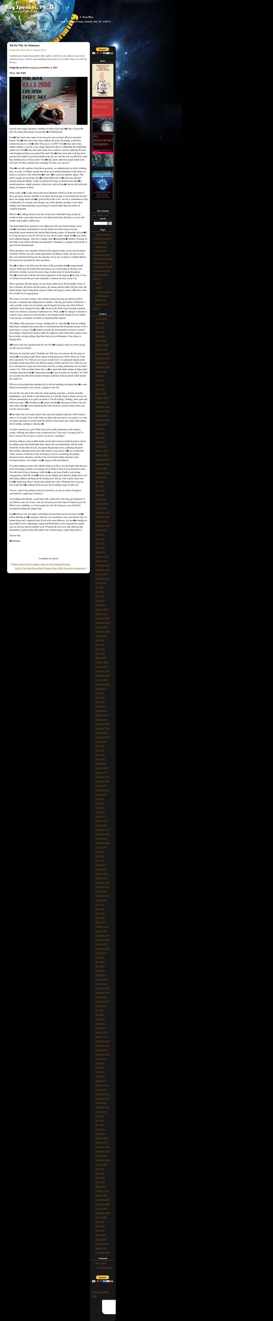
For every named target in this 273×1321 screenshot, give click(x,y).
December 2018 (102, 723)
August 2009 (101, 1217)
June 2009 (100, 1226)
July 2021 (99, 587)
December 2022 (102, 512)
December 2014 (102, 935)
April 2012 (100, 1076)
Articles (98, 287)
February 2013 (101, 1032)
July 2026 (99, 322)
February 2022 (101, 556)
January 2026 (101, 349)
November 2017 (102, 781)
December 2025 (102, 353)
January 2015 (101, 930)
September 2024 (102, 419)
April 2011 (100, 1129)
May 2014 (100, 966)
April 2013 (100, 1023)
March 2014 (100, 974)
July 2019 (99, 692)
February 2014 (101, 979)
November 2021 (102, 569)
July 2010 (99, 1168)
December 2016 (102, 829)
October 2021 (101, 573)
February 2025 (101, 397)
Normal (100, 215)
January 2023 (101, 507)
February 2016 (101, 873)
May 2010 (100, 1177)
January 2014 (101, 983)
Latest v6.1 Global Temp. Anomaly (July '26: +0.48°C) (85, 21)
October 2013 (101, 996)
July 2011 (99, 1115)
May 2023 (100, 490)
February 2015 (101, 926)
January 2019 (101, 719)
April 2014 (100, 970)
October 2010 (101, 1155)
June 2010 (100, 1173)
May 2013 (100, 1018)
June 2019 (100, 697)
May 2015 (100, 913)
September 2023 (102, 472)
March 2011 (100, 1133)
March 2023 (100, 499)
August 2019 (101, 688)
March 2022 (100, 551)
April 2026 (100, 336)
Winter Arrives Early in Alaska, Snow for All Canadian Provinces (41, 564)
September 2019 (102, 684)
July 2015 (99, 904)
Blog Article (100, 1262)
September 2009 (102, 1212)
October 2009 (101, 1208)
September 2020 (102, 631)
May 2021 (100, 595)
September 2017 (102, 789)
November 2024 (102, 410)
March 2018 (100, 763)
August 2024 (101, 424)
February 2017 (101, 820)
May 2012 (100, 1071)
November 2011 (102, 1098)
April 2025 (100, 388)
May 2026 (100, 331)
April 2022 (100, 547)
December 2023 (102, 459)
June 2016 (100, 855)
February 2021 (101, 609)
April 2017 (100, 811)
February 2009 (101, 1243)
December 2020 (102, 618)
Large (106, 215)
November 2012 (102, 1045)
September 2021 (102, 578)
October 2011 (101, 1102)
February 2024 (101, 450)
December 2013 (102, 988)
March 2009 (100, 1239)
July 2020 (99, 640)
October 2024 (101, 415)
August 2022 (101, 529)
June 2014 (100, 961)
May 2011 (100, 1124)
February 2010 (101, 1190)
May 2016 (100, 860)
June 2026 (100, 327)
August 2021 (101, 582)
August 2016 (101, 847)
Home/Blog (87, 16)
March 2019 (100, 710)
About (98, 282)
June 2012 (100, 1067)
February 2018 (101, 767)
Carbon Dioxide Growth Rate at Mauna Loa (103, 295)
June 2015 (100, 908)
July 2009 (99, 1221)
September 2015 (102, 895)
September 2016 (102, 842)
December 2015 (102, 882)
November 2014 (102, 939)
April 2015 (100, 917)
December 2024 (102, 406)
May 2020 (100, 648)
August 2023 (101, 477)
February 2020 (101, 662)
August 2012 (101, 1058)
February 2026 (101, 344)
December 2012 (102, 1040)
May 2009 (100, 1230)
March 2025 (100, 393)
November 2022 (102, 516)
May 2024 (100, 437)
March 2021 (100, 604)
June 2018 (100, 750)
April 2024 (100, 441)
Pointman (34, 67)
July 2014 (99, 957)
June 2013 (100, 1014)
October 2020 (101, 626)
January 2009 (101, 1248)
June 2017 (100, 803)
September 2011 (102, 1107)
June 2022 (100, 538)
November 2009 (102, 1203)
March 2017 (100, 816)
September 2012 (102, 1054)
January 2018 (101, 772)
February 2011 (101, 1137)
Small (94, 215)
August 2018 (101, 741)
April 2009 (100, 1234)
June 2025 (100, 380)
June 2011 (100, 1120)
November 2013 (102, 992)
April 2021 (100, 600)
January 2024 (101, 455)
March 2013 (100, 1027)
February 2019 (101, 714)
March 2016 (100, 869)
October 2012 (101, 1049)
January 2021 (101, 613)
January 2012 (101, 1089)
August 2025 (101, 371)
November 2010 (102, 1151)
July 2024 (99, 428)
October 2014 (101, 944)
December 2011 (102, 1093)
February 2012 (101, 1085)
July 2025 (99, 375)
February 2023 (101, 503)
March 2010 (100, 1186)
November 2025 (102, 358)
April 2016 (100, 864)
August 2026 (101, 318)
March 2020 (100, 657)
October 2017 (101, 785)
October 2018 (101, 732)
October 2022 (101, 521)
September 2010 (102, 1159)
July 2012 (99, 1062)
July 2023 (99, 481)
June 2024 (100, 432)
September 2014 (102, 948)
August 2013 (101, 1005)
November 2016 (102, 833)
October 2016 (101, 838)
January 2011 (101, 1142)
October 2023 (101, 468)
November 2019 (102, 675)
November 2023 (102, 463)
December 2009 (102, 1199)
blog (14, 62)
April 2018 (100, 758)
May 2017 (100, 807)
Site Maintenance (104, 1267)
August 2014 (101, 952)
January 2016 (101, 877)
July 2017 (99, 798)
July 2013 (99, 1010)
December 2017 (102, 776)
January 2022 (101, 560)
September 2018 (102, 736)
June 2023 (100, 485)
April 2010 (100, 1181)
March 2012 (100, 1080)
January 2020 (101, 666)
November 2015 (102, 886)
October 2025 (101, 362)
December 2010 (102, 1146)
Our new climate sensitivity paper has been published (103, 238)
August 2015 (101, 899)
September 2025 (102, 366)
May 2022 (100, 543)
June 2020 (100, 644)
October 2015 (101, 891)
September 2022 (102, 525)
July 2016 (99, 851)
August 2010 (101, 1164)
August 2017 (101, 794)
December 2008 (102, 1252)
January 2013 (101, 1036)
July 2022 (99, 534)
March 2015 (100, 922)
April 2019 (100, 706)
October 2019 (101, 679)
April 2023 (100, 494)
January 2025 (101, 402)
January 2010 (101, 1195)
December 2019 (102, 670)
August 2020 (101, 635)
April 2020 (100, 653)
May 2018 (100, 754)
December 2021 (102, 565)
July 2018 (99, 745)
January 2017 (101, 825)
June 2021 (100, 591)
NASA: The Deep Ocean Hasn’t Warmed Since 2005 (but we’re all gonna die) (50, 568)
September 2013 (102, 1001)
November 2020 (102, 622)
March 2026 (100, 340)
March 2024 (100, 446)
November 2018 (102, 728)
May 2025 (100, 384)
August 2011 (101, 1111)
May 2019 (100, 701)
